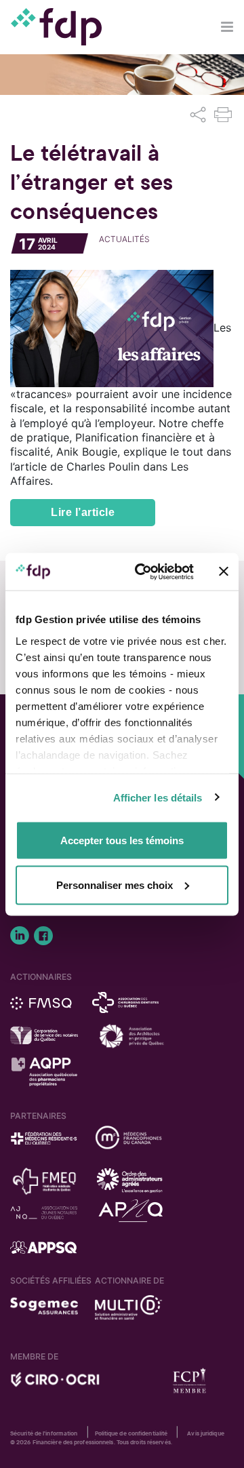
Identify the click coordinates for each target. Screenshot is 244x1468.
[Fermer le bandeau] (223, 571)
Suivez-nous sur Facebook (43, 935)
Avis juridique (205, 1433)
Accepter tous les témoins (122, 840)
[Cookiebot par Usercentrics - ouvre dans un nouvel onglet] (143, 571)
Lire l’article (83, 512)
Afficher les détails (158, 797)
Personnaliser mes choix (114, 884)
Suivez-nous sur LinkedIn (19, 935)
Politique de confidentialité (131, 1433)
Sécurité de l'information (44, 1433)
